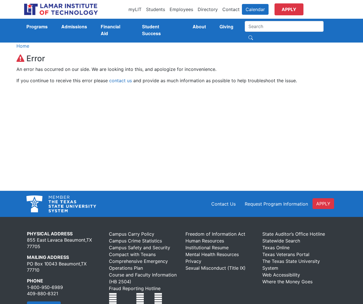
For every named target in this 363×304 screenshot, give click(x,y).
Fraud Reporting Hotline (135, 288)
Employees (181, 9)
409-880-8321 (42, 293)
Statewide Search (281, 241)
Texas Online (276, 247)
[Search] (251, 37)
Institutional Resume (207, 247)
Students (155, 9)
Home (22, 46)
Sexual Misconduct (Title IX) (215, 268)
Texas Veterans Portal (285, 254)
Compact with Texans (132, 254)
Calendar (255, 9)
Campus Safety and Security (139, 247)
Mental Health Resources (212, 254)
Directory (208, 9)
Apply (289, 9)
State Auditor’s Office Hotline (293, 234)
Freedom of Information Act (215, 234)
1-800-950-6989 (45, 287)
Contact (231, 9)
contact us (120, 80)
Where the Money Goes (287, 281)
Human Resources (204, 241)
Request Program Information (276, 204)
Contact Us (223, 204)
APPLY (323, 203)
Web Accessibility (281, 275)
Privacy (193, 261)
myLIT (135, 9)
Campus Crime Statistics (135, 241)
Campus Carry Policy (131, 234)
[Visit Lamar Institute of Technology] (112, 298)
